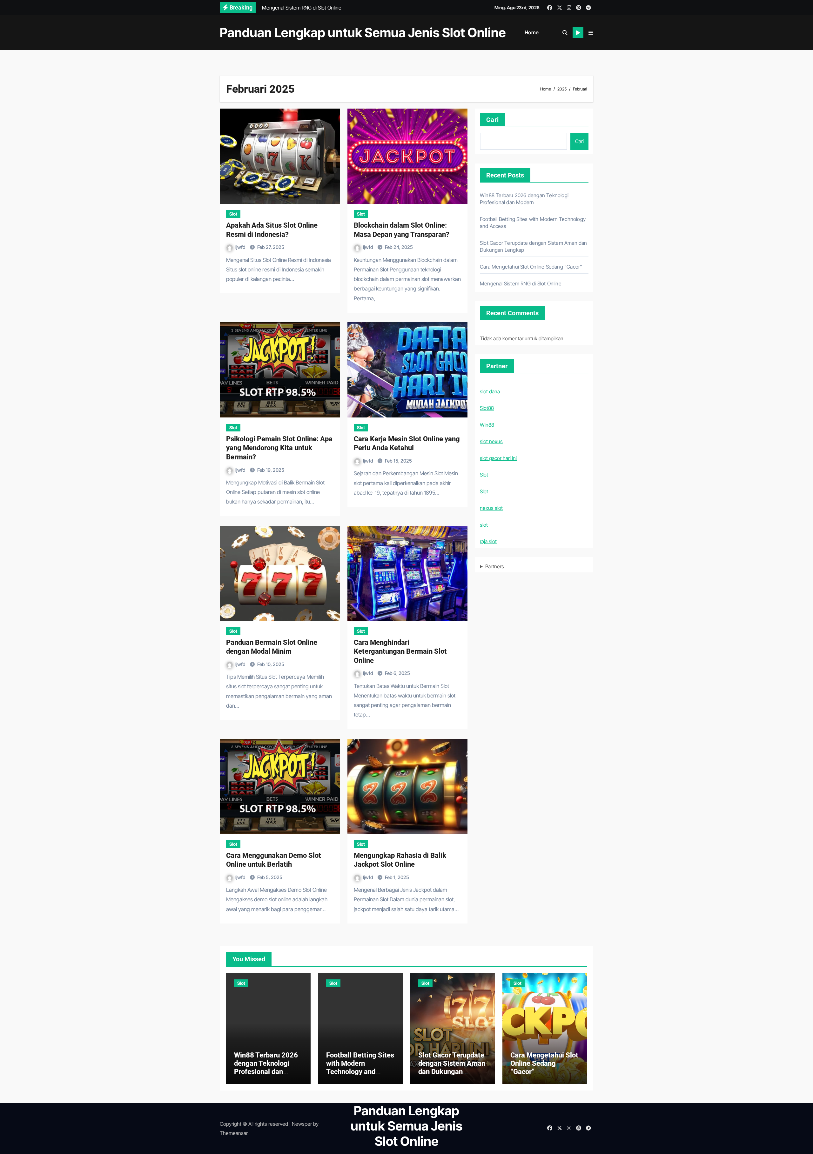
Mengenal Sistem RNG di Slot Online (520, 283)
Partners (494, 566)
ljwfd (240, 247)
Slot (233, 214)
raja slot (488, 541)
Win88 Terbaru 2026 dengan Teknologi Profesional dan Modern (266, 1067)
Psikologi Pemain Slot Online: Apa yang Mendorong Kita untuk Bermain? (279, 448)
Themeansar (233, 1133)
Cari (492, 119)
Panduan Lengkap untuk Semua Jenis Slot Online (363, 32)
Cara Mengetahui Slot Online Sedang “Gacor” (531, 266)
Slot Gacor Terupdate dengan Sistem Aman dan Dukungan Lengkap (451, 1067)
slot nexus (491, 441)
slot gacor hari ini (498, 458)
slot (484, 525)
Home (532, 32)
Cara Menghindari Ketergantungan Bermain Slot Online (400, 651)
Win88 (487, 425)
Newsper (302, 1124)
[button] (590, 32)
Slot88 (487, 408)
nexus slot (491, 508)
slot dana (490, 391)
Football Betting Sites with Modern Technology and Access (360, 1067)
